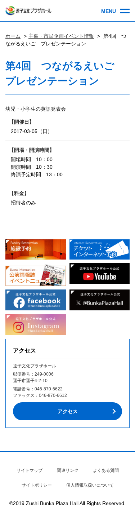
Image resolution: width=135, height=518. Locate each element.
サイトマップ (29, 470)
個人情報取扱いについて (90, 485)
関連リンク (67, 470)
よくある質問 (106, 470)
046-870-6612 (53, 395)
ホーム (13, 36)
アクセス (68, 411)
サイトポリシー (37, 485)
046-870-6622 (49, 388)
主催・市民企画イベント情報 (61, 36)
